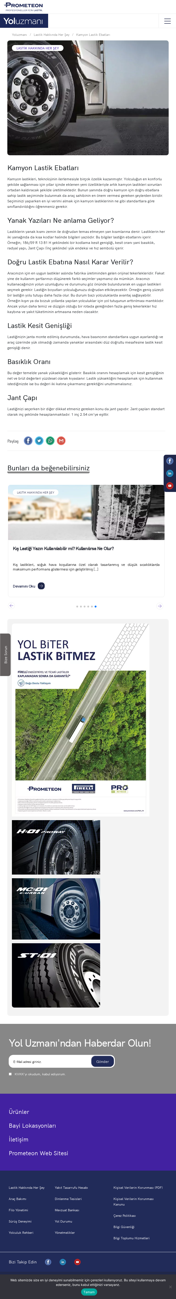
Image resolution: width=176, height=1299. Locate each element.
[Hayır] (170, 1287)
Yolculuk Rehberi (21, 1232)
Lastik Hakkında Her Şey (35, 492)
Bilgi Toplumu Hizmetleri (131, 1238)
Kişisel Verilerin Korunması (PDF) (138, 1187)
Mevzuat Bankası (67, 1210)
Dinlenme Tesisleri (68, 1198)
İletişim (18, 1139)
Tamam (89, 1292)
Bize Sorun (5, 655)
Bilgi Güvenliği (124, 1226)
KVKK (19, 1074)
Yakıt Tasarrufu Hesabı (71, 1187)
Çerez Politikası (124, 1215)
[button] (160, 606)
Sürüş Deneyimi (20, 1221)
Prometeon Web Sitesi (38, 1153)
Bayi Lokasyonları (32, 1125)
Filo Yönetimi (18, 1210)
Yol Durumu (63, 1221)
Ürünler (19, 1111)
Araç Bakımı (17, 1198)
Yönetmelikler (65, 1232)
